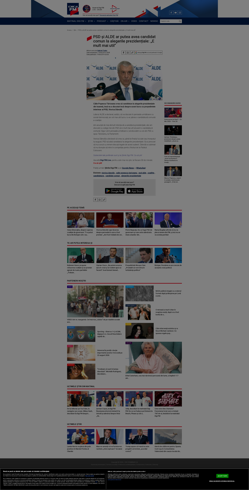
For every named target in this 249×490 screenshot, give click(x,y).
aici (96, 481)
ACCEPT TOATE (222, 476)
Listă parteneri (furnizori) (114, 479)
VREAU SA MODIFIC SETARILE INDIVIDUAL (222, 481)
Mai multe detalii (89, 475)
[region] (124, 479)
